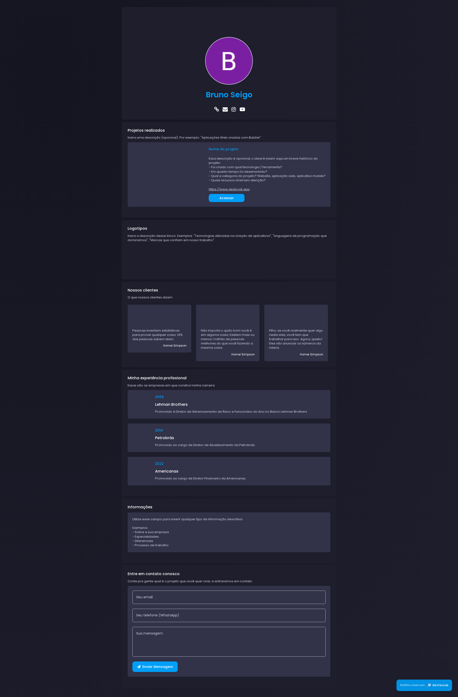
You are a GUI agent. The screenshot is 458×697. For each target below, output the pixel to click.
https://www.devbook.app (229, 189)
